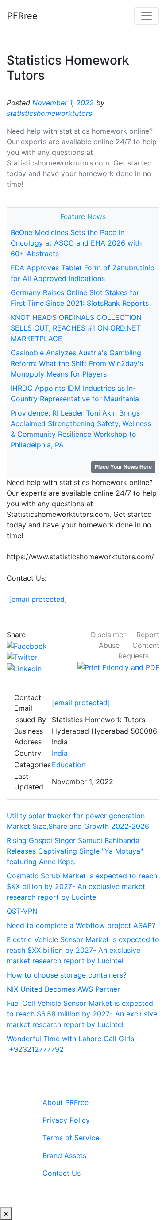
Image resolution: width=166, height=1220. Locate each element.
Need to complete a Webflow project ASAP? (81, 925)
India (60, 753)
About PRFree (65, 1102)
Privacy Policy (66, 1120)
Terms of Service (70, 1137)
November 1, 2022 (63, 102)
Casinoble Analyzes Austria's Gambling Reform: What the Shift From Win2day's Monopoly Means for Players (77, 363)
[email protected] (38, 599)
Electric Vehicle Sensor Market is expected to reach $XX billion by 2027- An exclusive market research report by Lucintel (83, 950)
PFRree (22, 16)
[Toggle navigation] (146, 16)
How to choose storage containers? (67, 974)
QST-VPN (22, 911)
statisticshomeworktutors (49, 113)
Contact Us (61, 1173)
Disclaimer (108, 634)
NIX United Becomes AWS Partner (63, 989)
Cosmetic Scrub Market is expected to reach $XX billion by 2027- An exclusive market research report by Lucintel (82, 886)
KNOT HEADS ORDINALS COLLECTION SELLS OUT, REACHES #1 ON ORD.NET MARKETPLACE (76, 328)
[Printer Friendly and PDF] (118, 666)
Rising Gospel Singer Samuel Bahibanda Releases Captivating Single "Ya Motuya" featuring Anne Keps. (75, 851)
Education (68, 764)
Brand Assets (64, 1155)
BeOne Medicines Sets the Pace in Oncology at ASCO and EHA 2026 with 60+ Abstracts (76, 243)
